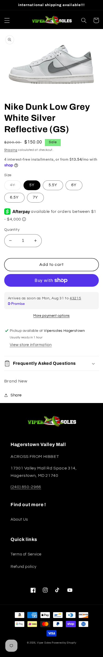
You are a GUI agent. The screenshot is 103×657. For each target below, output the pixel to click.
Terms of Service (26, 554)
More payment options (51, 316)
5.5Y (53, 185)
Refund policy (23, 567)
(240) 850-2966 (26, 487)
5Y (32, 185)
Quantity (12, 230)
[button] (7, 20)
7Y (35, 197)
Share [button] (16, 395)
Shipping (10, 149)
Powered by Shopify (64, 643)
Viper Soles (44, 643)
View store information (31, 345)
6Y (74, 185)
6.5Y (14, 197)
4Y (12, 185)
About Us (19, 519)
